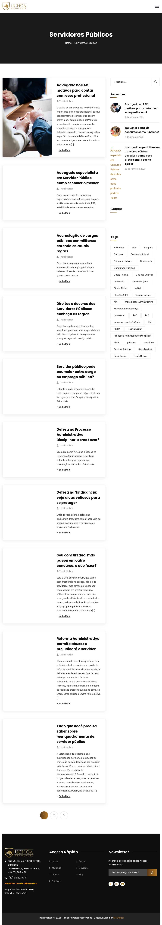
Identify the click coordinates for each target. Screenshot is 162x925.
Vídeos (55, 874)
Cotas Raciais (121, 274)
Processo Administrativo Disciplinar (132, 335)
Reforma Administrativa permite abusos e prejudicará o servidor (78, 644)
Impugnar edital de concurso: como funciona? (142, 130)
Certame (118, 254)
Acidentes (119, 247)
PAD (135, 315)
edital (138, 288)
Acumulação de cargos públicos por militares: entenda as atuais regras (77, 243)
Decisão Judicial (144, 274)
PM (149, 322)
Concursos (146, 261)
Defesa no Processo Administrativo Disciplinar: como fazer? (78, 434)
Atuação (56, 868)
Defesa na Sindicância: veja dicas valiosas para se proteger (78, 497)
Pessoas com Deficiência (127, 322)
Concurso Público (123, 261)
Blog (81, 874)
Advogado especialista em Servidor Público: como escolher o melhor (78, 178)
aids (134, 247)
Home (68, 42)
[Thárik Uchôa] (14, 6)
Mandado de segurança (126, 308)
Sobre (82, 861)
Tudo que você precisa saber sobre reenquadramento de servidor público (77, 734)
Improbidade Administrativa (139, 301)
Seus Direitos (145, 349)
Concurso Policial (140, 254)
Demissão (119, 281)
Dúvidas (83, 868)
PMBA (117, 329)
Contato (56, 881)
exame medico (143, 295)
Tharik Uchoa (66, 101)
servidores (149, 342)
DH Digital (118, 917)
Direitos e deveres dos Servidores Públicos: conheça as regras (76, 309)
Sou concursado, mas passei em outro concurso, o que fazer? (77, 560)
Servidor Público (122, 349)
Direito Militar (120, 288)
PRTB (116, 342)
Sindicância (120, 356)
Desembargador (140, 281)
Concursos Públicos (124, 268)
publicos (131, 342)
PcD (147, 315)
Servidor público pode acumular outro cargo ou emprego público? (76, 371)
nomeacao (119, 315)
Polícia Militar (135, 329)
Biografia (148, 247)
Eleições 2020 (121, 295)
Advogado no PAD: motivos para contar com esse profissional (76, 90)
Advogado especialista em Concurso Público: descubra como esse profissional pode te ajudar (142, 156)
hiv (115, 301)
